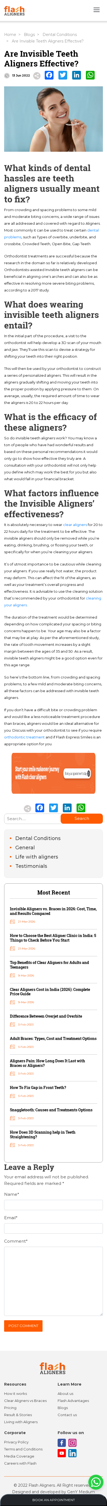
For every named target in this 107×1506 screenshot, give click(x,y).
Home (10, 34)
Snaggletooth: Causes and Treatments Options (51, 1109)
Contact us (67, 1415)
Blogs (29, 34)
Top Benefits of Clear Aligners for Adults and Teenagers (49, 965)
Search (82, 818)
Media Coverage (19, 1456)
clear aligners (75, 524)
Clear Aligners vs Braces (25, 1400)
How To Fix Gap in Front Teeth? (38, 1087)
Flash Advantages (73, 1400)
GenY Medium (81, 1491)
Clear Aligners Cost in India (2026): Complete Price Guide (50, 992)
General (25, 848)
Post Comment (23, 1326)
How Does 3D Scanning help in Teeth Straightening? (42, 1134)
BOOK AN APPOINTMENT (53, 1500)
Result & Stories (18, 1415)
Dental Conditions (60, 34)
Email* (11, 1217)
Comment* (16, 1241)
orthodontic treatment (24, 737)
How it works (15, 1393)
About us (65, 1393)
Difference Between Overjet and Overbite (46, 1016)
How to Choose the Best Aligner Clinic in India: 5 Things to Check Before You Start (53, 938)
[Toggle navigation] (96, 10)
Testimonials (31, 866)
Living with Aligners (21, 1422)
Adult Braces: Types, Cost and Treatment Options (53, 1038)
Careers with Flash (20, 1463)
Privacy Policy (16, 1442)
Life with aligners (36, 857)
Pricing (10, 1407)
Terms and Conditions (23, 1449)
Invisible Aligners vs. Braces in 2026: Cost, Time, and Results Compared (53, 911)
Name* (11, 1194)
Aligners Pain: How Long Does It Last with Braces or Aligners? (47, 1063)
